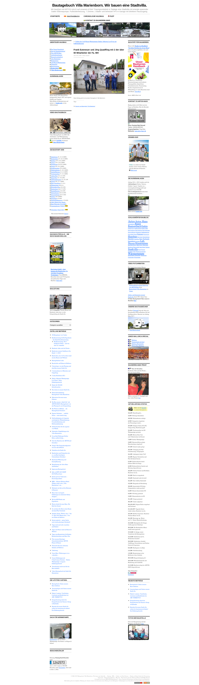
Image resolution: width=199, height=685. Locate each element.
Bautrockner (54, 189)
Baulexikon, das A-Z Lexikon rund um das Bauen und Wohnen (61, 356)
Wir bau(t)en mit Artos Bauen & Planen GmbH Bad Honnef (135, 677)
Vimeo (131, 291)
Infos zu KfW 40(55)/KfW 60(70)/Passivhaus (59, 473)
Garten (135, 234)
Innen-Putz (54, 178)
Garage (53, 162)
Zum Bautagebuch (135, 330)
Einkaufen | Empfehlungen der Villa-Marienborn (60, 432)
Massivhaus (145, 245)
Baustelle (144, 407)
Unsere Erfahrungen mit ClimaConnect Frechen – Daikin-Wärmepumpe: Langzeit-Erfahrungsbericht (61, 561)
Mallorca (134, 340)
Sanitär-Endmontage (56, 200)
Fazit (112, 16)
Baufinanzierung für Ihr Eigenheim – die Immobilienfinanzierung (61, 339)
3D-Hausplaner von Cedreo (59, 335)
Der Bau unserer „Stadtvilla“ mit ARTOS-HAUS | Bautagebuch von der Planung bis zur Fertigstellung (61, 404)
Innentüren (54, 198)
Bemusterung (54, 61)
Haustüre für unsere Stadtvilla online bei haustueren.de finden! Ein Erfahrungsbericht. (61, 608)
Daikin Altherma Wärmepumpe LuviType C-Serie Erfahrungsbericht (60, 380)
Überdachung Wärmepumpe (134, 257)
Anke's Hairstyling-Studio (58, 202)
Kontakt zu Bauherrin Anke (98, 20)
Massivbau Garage (132, 245)
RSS (113, 676)
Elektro (53, 196)
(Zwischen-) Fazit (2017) (58, 210)
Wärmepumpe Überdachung (134, 255)
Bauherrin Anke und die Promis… (61, 348)
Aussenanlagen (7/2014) (58, 206)
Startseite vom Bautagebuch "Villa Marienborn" (85, 106)
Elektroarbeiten (55, 170)
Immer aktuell (85, 55)
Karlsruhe (137, 241)
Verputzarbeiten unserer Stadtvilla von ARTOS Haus (138, 286)
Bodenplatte (54, 159)
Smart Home (142, 247)
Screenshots (62, 667)
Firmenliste (54, 64)
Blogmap (118, 677)
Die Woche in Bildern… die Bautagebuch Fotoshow (59, 409)
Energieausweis (131, 230)
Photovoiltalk (136, 247)
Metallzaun (130, 247)
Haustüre (131, 239)
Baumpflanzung (55, 191)
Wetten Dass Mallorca (138, 346)
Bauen (138, 223)
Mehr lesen (134, 170)
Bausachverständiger (57, 57)
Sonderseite (59, 103)
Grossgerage (146, 234)
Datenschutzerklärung (109, 677)
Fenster (53, 166)
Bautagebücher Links (58, 360)
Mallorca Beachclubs (138, 344)
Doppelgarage (131, 228)
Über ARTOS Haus (56, 53)
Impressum (101, 677)
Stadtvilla (133, 249)
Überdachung (53, 639)
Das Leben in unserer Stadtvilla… (61, 390)
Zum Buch (138, 91)
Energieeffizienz (131, 232)
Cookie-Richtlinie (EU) (58, 375)
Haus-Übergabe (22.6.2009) (58, 204)
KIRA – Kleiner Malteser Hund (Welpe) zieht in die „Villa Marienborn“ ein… (60, 483)
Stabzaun (147, 247)
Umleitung (55, 550)
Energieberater (138, 230)
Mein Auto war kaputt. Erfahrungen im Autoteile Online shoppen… (61, 494)
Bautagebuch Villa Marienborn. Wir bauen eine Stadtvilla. (99, 5)
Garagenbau (130, 234)
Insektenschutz (55, 168)
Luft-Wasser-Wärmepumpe (58, 62)
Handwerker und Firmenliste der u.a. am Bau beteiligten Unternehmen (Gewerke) (61, 455)
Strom (139, 249)
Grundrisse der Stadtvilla (59, 450)
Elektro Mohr (145, 228)
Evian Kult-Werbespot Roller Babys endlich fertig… (60, 437)
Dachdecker (54, 164)
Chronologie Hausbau (94, 16)
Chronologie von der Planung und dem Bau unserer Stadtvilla (61, 367)
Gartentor (140, 234)
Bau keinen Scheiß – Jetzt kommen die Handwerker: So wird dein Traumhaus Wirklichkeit (59, 272)
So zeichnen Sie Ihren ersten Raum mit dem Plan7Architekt (61, 510)
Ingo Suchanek (144, 239)
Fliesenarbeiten (55, 195)
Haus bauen (139, 237)
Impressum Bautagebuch (59, 469)
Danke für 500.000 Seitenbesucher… (57, 386)
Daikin (144, 226)
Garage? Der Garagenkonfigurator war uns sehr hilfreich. (61, 446)
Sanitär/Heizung (55, 172)
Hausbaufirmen (146, 237)
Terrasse (143, 249)
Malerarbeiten (55, 193)
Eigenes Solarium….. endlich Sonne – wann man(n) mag (60, 414)
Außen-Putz (54, 176)
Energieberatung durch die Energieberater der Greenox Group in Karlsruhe (61, 601)
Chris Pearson (125, 676)
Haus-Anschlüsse (56, 183)
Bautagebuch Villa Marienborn (138, 289)
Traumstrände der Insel (138, 342)
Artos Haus (141, 221)
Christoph (135, 310)
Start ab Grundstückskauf (58, 51)
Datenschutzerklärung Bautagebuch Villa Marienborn (60, 393)
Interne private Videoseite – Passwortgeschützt (59, 477)
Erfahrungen (138, 232)
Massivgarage (140, 245)
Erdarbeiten (54, 157)
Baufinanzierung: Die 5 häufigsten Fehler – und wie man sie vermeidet (61, 343)
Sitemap (109, 676)
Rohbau (53, 161)
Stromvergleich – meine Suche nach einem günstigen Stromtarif (61, 521)
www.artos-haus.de (140, 131)
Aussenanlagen (131, 224)
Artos (131, 221)
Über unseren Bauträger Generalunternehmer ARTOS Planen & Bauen (60, 541)
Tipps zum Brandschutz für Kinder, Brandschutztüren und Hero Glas (61, 535)
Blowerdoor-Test (55, 187)
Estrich (53, 181)
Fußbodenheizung (56, 179)
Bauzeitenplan (55, 66)
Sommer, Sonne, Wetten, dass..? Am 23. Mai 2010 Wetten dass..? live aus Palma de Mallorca (62, 515)
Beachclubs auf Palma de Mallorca (61, 363)
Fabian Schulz (138, 676)
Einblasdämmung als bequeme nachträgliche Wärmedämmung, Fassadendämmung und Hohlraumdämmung (61, 421)
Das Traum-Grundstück (57, 49)
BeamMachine (131, 574)
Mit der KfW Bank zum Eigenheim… (58, 500)
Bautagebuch (73, 16)
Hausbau (132, 236)
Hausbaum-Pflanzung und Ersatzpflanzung (59, 460)
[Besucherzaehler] (58, 664)
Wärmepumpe (55, 185)
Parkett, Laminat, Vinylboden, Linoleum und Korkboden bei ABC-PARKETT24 (60, 595)
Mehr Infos (59, 280)
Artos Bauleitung (56, 59)
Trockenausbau (55, 174)
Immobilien (136, 239)
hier (135, 300)
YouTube (59, 140)
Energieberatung (146, 230)
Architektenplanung (56, 55)
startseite (55, 16)
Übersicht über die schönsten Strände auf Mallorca (60, 546)
